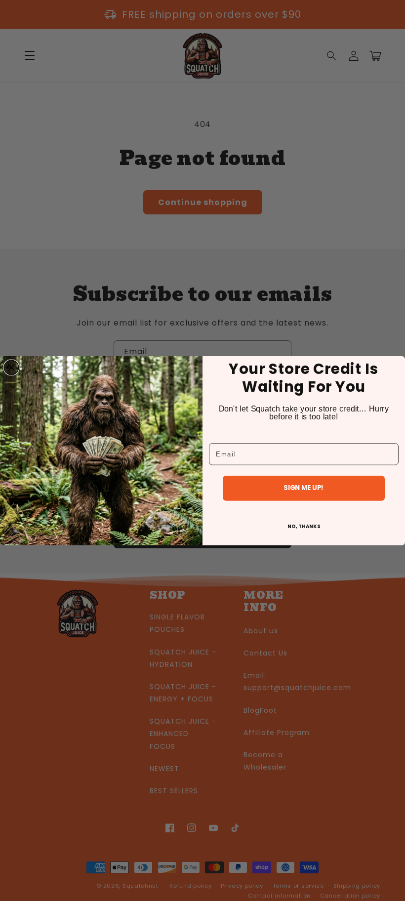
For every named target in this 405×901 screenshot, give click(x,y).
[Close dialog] (11, 367)
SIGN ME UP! (304, 487)
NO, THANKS (303, 525)
